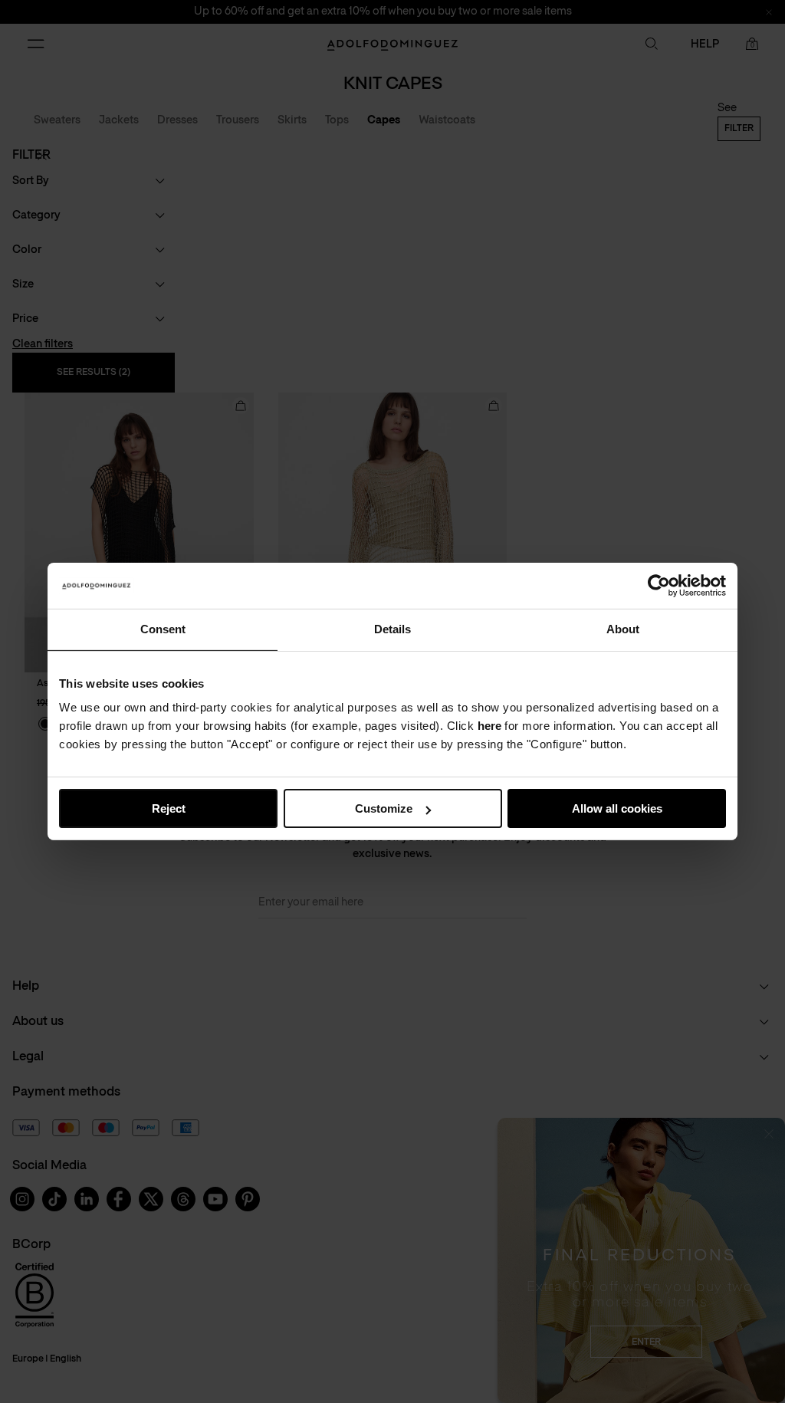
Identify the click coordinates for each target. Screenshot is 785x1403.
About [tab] (622, 629)
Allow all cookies (617, 808)
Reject (169, 808)
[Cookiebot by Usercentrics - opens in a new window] (659, 585)
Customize (383, 808)
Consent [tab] (163, 629)
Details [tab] (392, 629)
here (489, 725)
